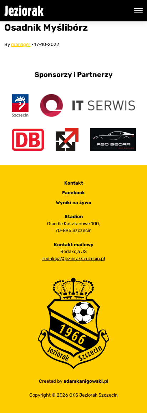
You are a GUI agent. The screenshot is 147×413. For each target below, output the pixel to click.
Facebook (73, 192)
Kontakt (73, 183)
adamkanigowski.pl (86, 381)
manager (20, 44)
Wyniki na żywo (73, 202)
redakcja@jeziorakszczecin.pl (73, 258)
